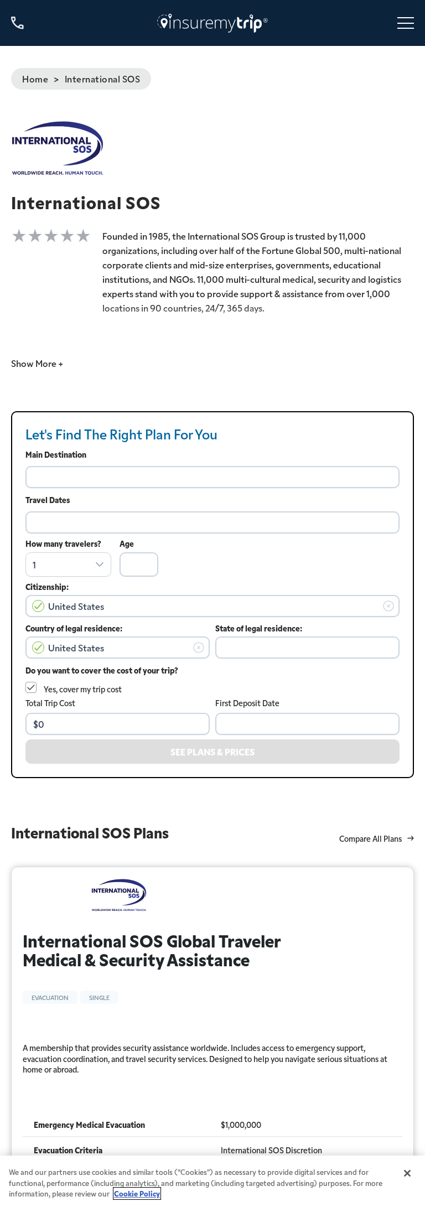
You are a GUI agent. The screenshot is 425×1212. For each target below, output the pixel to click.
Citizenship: (47, 586)
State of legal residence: (258, 628)
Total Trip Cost (50, 702)
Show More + (37, 363)
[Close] (407, 1173)
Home (35, 78)
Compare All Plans (370, 838)
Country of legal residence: (73, 628)
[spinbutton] (139, 564)
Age (127, 543)
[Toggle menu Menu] (405, 23)
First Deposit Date (247, 702)
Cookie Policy (137, 1193)
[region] (212, 1184)
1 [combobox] (34, 564)
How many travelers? (63, 543)
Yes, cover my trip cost (83, 689)
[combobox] (212, 477)
